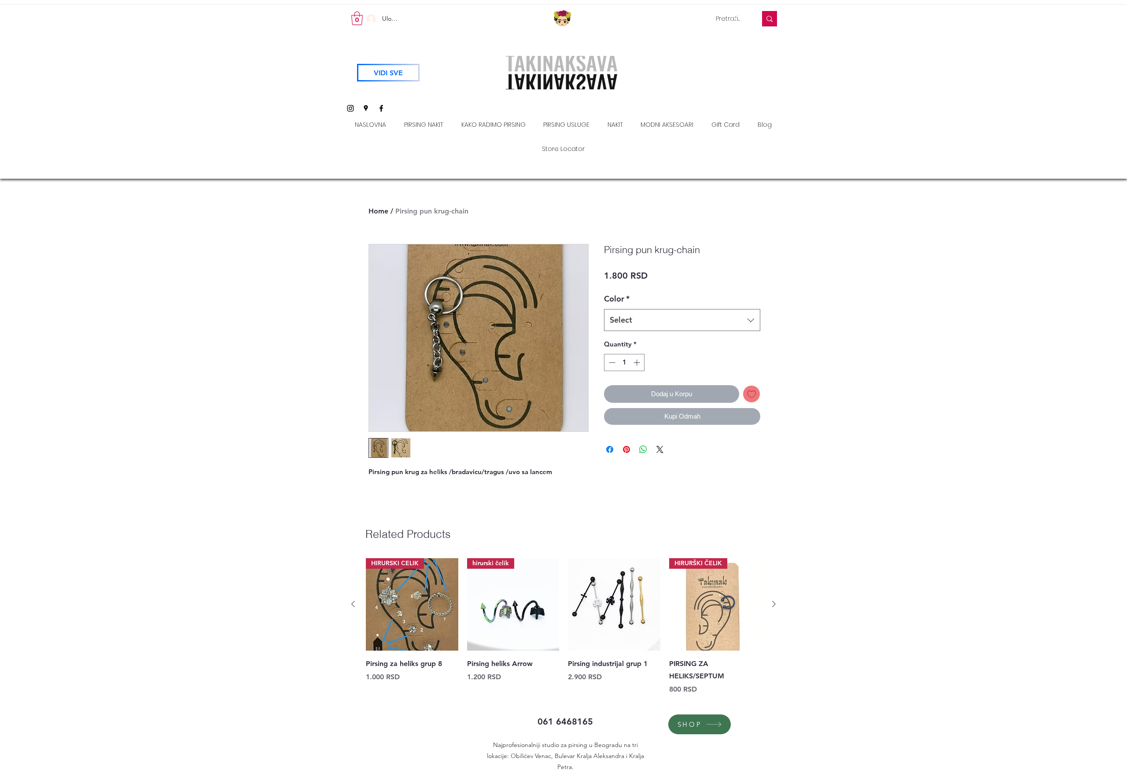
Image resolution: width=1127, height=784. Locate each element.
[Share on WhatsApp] (643, 449)
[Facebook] (381, 108)
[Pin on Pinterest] (626, 449)
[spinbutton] (624, 362)
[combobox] (682, 320)
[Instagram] (350, 108)
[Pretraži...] (769, 18)
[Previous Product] (353, 604)
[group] (563, 626)
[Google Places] (365, 108)
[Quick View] (614, 604)
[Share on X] (660, 449)
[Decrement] (611, 362)
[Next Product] (774, 604)
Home (378, 211)
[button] (357, 18)
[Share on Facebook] (609, 449)
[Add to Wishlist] (752, 394)
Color (617, 299)
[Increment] (638, 362)
